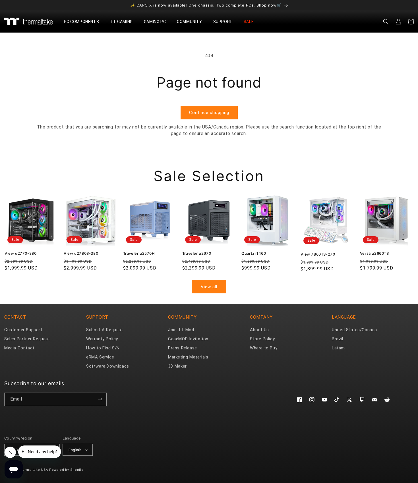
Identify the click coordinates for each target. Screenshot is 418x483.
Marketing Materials (188, 357)
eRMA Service (100, 357)
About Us (259, 329)
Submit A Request (104, 329)
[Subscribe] (100, 399)
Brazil (337, 338)
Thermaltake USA (33, 470)
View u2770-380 (20, 253)
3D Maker (177, 366)
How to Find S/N (103, 348)
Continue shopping (209, 112)
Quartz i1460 (253, 253)
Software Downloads (107, 366)
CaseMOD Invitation (188, 338)
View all (209, 286)
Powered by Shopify (66, 470)
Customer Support (23, 329)
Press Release (182, 348)
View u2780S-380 (81, 253)
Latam (338, 348)
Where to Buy (263, 348)
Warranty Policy (102, 338)
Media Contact (19, 348)
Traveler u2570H (139, 253)
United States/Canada (354, 329)
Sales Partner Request (27, 338)
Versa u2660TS (374, 253)
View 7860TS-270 (318, 254)
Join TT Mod (181, 329)
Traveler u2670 (196, 253)
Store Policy (262, 338)
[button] (84, 22)
